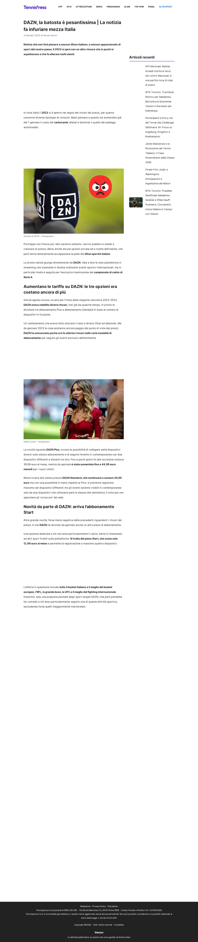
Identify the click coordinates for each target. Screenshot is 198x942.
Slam (127, 6)
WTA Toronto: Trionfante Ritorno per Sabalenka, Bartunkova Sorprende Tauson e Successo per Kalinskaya (159, 101)
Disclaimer (113, 906)
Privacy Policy (99, 906)
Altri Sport (165, 6)
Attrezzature (84, 6)
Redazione (85, 906)
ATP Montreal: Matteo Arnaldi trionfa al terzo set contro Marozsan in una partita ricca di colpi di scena (159, 75)
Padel (151, 6)
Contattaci (119, 924)
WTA (69, 6)
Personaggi (113, 6)
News (99, 6)
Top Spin (139, 6)
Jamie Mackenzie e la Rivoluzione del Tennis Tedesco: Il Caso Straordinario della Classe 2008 (159, 153)
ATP (60, 6)
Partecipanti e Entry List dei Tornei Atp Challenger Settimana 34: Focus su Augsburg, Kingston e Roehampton (159, 127)
